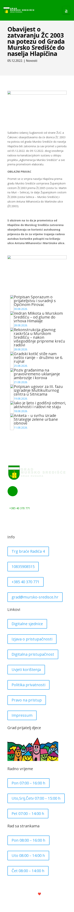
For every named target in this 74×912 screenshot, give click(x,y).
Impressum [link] (22, 715)
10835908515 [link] (23, 566)
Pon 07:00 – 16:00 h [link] (28, 783)
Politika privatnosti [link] (28, 684)
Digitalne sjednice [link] (27, 623)
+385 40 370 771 (19, 508)
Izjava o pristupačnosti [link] (32, 639)
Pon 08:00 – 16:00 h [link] (28, 840)
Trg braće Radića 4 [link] (28, 551)
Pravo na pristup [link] (27, 700)
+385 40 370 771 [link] (25, 581)
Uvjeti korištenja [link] (26, 669)
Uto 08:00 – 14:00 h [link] (28, 855)
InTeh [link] (49, 894)
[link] (19, 10)
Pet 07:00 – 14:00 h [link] (28, 813)
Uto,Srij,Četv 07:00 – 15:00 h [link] (36, 798)
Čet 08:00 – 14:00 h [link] (28, 870)
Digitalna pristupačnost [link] (33, 654)
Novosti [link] (31, 61)
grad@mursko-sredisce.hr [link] (35, 597)
